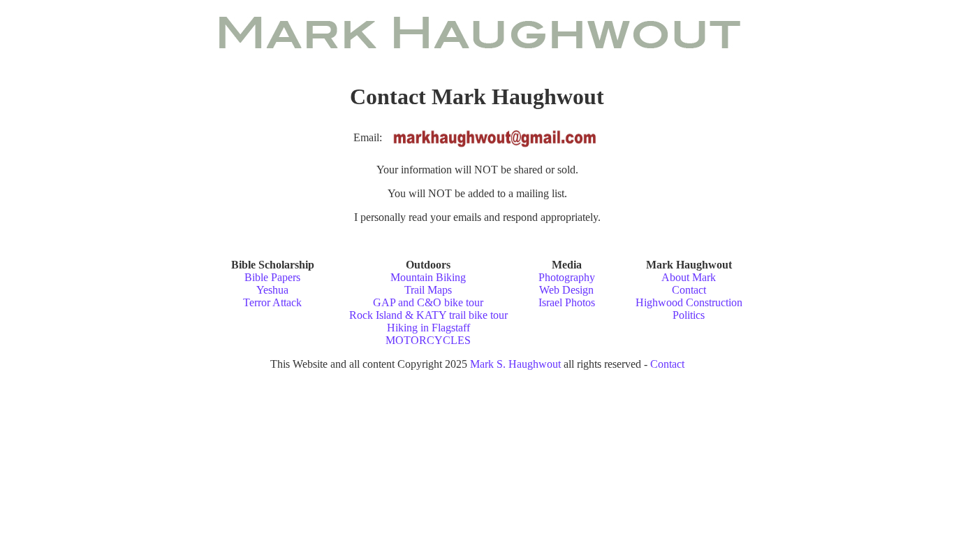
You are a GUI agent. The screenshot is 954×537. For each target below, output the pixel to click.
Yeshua (272, 290)
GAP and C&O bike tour (428, 302)
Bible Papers (272, 277)
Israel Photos (566, 302)
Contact (689, 290)
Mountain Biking (428, 277)
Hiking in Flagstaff (428, 328)
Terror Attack (272, 302)
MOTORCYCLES (428, 340)
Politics (689, 315)
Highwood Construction (689, 302)
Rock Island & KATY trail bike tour (428, 315)
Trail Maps (428, 290)
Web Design (566, 290)
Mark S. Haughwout (515, 364)
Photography (566, 277)
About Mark (688, 277)
